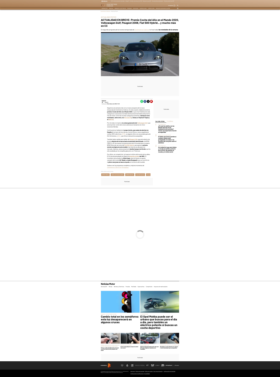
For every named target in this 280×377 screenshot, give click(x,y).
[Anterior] (110, 1)
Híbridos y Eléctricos (120, 8)
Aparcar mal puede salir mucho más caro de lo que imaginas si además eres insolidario (149, 348)
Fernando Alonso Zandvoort (157, 1)
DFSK (123, 134)
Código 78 (127, 1)
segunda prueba (134, 156)
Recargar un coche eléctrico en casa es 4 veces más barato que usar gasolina (169, 347)
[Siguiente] (178, 1)
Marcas (111, 8)
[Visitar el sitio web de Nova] (137, 365)
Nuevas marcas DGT (147, 1)
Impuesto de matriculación (163, 8)
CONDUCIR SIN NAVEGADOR (164, 135)
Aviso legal (132, 371)
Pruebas (129, 8)
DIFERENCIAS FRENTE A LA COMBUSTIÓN (169, 345)
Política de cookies (149, 371)
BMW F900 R (105, 174)
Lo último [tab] (170, 121)
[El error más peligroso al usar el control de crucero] (130, 338)
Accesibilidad (147, 373)
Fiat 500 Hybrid (140, 174)
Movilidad (135, 8)
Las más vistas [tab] (160, 121)
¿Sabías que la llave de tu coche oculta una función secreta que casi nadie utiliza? (110, 346)
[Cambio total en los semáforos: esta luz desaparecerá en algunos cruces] (120, 302)
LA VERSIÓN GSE (144, 314)
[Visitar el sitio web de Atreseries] (147, 365)
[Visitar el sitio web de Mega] (142, 365)
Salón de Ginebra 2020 (117, 174)
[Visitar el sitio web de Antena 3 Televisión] (122, 365)
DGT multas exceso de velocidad (118, 1)
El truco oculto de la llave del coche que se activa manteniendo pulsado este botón (110, 349)
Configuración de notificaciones (137, 373)
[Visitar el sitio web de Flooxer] (177, 365)
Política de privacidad (139, 371)
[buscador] (177, 5)
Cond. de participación (158, 371)
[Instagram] (102, 102)
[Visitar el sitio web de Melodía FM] (163, 365)
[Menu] (177, 8)
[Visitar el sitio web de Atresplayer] (170, 365)
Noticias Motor (108, 284)
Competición (151, 8)
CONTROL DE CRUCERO (126, 345)
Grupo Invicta (150, 174)
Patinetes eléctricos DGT (169, 1)
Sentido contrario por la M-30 (136, 1)
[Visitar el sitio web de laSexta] (127, 365)
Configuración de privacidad (169, 371)
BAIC (119, 136)
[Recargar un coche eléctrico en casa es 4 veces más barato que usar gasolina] (169, 338)
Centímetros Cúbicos (105, 11)
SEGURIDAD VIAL (162, 124)
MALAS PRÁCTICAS (144, 345)
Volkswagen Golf (142, 123)
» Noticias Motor (114, 11)
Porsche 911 (127, 117)
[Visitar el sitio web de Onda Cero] (152, 365)
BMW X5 (111, 119)
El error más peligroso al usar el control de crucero (129, 347)
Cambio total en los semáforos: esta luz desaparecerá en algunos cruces (120, 319)
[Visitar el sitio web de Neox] (132, 365)
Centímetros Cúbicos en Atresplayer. (118, 167)
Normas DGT (105, 8)
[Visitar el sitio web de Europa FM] (157, 365)
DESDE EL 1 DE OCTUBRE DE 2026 (108, 314)
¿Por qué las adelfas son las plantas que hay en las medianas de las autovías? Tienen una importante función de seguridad (167, 129)
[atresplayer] (171, 6)
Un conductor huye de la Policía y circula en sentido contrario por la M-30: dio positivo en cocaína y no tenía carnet (167, 150)
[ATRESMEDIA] (106, 365)
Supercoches (143, 8)
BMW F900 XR (129, 174)
